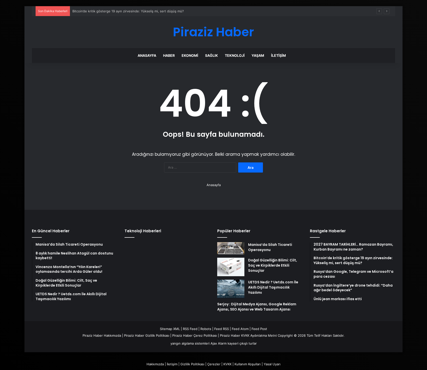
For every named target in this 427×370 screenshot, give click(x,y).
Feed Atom (240, 329)
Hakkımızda (155, 364)
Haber (169, 55)
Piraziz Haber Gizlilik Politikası (146, 335)
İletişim (278, 55)
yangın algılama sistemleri (190, 343)
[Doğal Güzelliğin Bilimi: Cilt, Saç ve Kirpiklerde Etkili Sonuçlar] (230, 267)
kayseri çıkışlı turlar (242, 343)
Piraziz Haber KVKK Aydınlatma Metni (248, 335)
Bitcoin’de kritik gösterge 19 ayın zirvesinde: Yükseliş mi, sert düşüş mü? (128, 11)
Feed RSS (221, 329)
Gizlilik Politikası (192, 364)
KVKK (227, 364)
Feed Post (259, 329)
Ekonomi (190, 55)
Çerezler (213, 364)
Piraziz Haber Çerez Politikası (194, 335)
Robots (205, 329)
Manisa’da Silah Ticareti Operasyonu (270, 247)
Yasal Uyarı (272, 364)
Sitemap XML (170, 329)
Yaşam (258, 55)
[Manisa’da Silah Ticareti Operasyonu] (230, 248)
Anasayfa (147, 55)
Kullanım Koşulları (248, 364)
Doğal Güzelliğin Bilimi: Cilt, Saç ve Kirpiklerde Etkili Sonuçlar (272, 265)
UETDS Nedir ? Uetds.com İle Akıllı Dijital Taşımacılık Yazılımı (273, 287)
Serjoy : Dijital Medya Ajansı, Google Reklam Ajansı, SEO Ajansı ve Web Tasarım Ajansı (256, 307)
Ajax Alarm (219, 343)
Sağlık (211, 55)
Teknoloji (235, 55)
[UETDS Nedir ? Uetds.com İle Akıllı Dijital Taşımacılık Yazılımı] (230, 289)
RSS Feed (190, 329)
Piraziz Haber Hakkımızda (102, 335)
